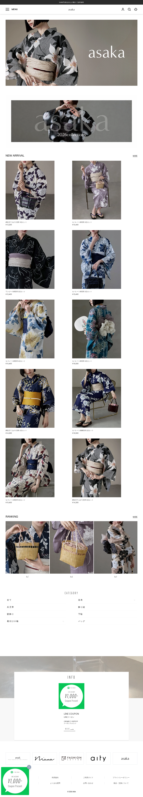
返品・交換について (121, 783)
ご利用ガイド (88, 778)
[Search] (129, 9)
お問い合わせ (88, 783)
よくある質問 (55, 783)
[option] (71, 121)
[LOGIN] (123, 9)
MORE (135, 156)
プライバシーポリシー (121, 778)
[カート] (136, 9)
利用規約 (55, 778)
